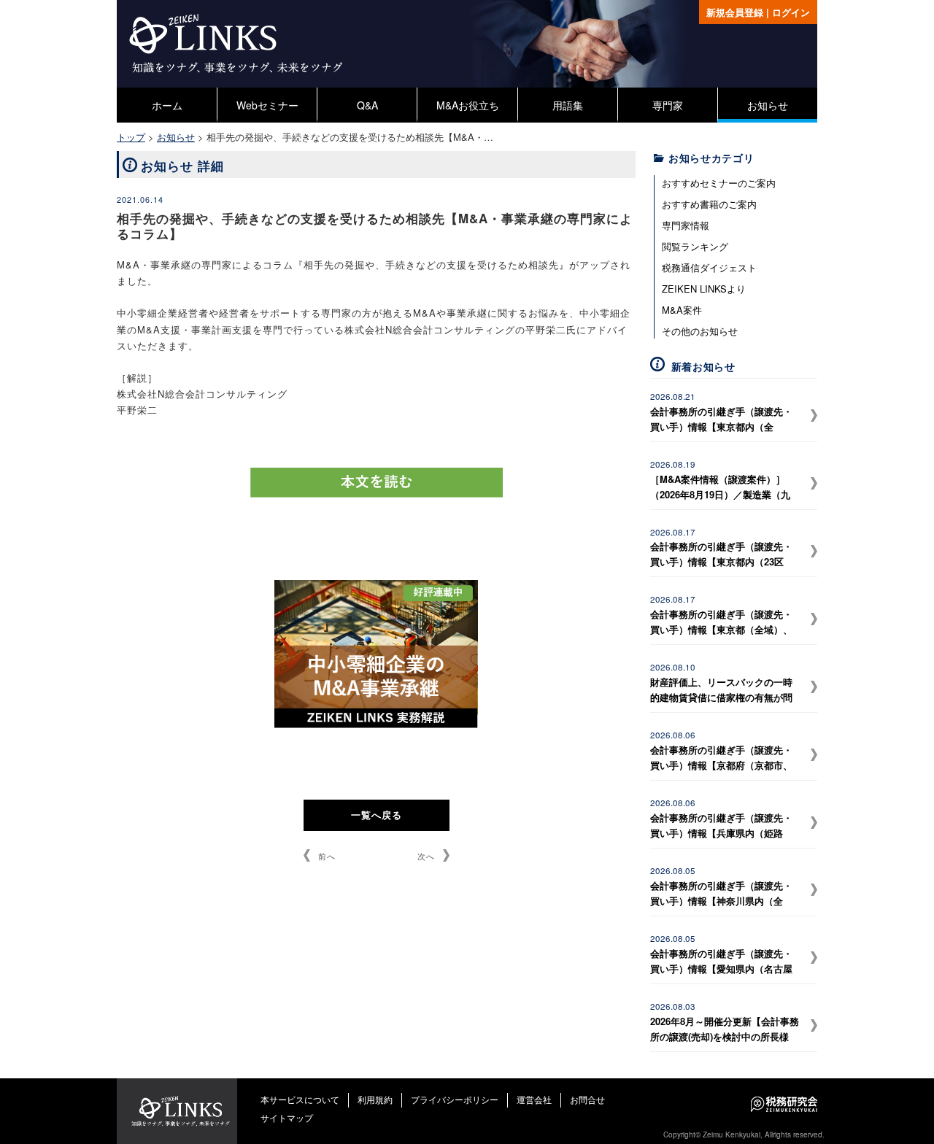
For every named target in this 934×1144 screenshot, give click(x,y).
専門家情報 (685, 225)
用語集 (567, 105)
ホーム (167, 105)
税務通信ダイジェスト (709, 267)
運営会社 (534, 1099)
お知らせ (767, 105)
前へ (327, 856)
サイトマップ (286, 1117)
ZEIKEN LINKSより (704, 288)
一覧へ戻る (376, 815)
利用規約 (375, 1099)
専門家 (667, 105)
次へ (426, 856)
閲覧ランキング (695, 246)
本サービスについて (299, 1099)
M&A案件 (682, 310)
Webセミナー (267, 105)
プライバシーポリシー (454, 1099)
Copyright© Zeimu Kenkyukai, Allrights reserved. (744, 1134)
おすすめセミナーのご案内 (719, 183)
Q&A (367, 105)
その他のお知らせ (700, 331)
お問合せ (587, 1099)
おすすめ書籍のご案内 (709, 204)
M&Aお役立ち (467, 105)
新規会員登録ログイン (758, 12)
